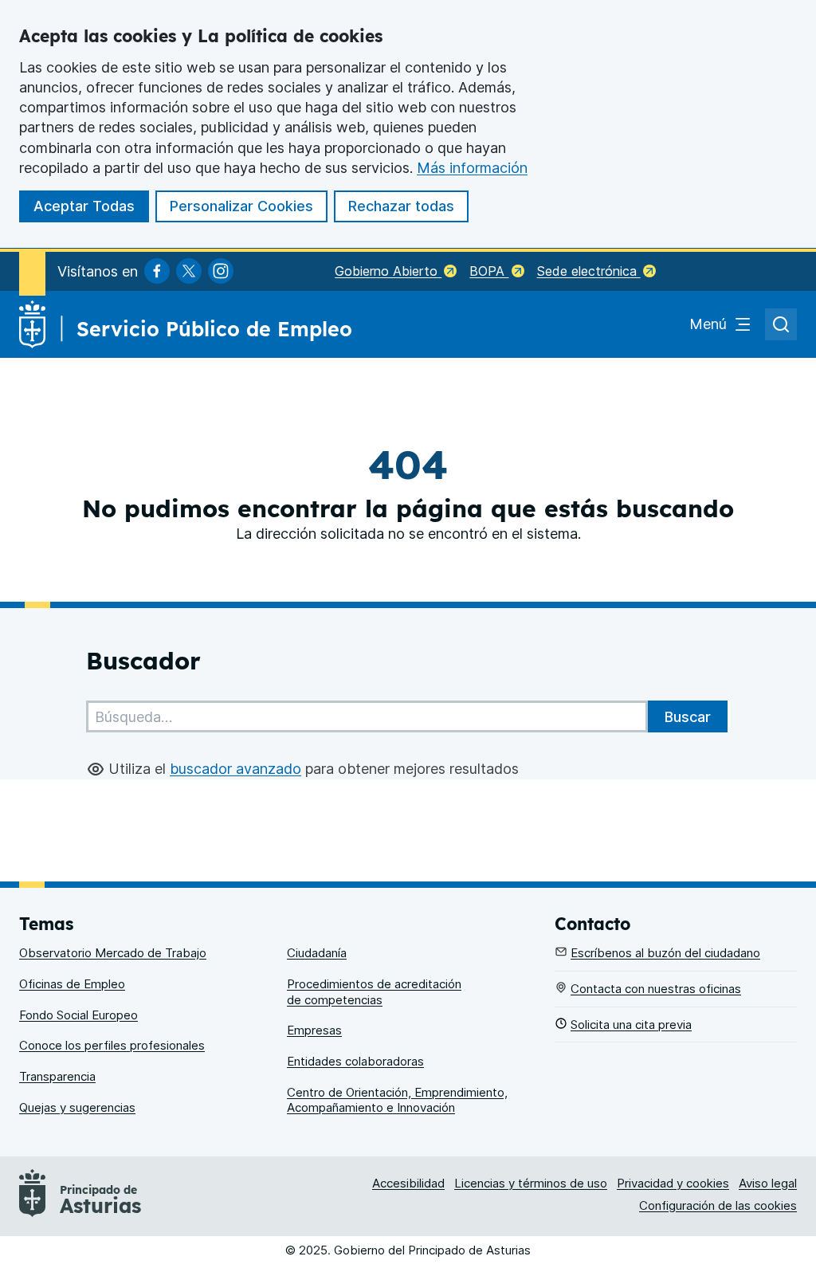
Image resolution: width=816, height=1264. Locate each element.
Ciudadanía (317, 952)
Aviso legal (768, 1183)
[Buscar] (688, 716)
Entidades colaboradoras (355, 1061)
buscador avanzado (235, 768)
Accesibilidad (408, 1183)
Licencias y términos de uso (530, 1183)
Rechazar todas (401, 206)
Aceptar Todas (84, 206)
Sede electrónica (589, 271)
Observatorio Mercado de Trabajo (112, 952)
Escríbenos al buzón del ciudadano (665, 952)
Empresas (314, 1030)
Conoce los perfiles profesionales (112, 1045)
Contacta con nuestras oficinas (656, 988)
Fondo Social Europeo (78, 1015)
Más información (472, 167)
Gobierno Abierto (388, 271)
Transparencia (57, 1076)
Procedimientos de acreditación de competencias (374, 991)
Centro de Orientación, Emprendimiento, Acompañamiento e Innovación (397, 1100)
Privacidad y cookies (673, 1183)
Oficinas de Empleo (72, 983)
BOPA (488, 271)
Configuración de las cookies (718, 1205)
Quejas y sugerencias (77, 1107)
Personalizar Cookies (241, 206)
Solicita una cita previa (631, 1024)
